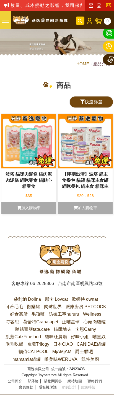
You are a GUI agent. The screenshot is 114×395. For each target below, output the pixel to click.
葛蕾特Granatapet (40, 321)
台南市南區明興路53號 (80, 283)
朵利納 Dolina (27, 299)
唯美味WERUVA (61, 359)
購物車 (107, 21)
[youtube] (91, 5)
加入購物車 (31, 208)
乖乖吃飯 (14, 344)
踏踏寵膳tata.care (32, 329)
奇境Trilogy (38, 344)
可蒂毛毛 (14, 306)
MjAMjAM (61, 351)
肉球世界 (53, 306)
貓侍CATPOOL (33, 351)
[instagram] (99, 5)
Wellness (92, 314)
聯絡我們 (110, 5)
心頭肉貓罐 (95, 321)
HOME (83, 63)
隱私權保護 (48, 387)
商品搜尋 (80, 21)
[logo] (60, 259)
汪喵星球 (71, 321)
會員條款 (26, 387)
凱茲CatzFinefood (23, 336)
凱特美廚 (90, 359)
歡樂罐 (33, 306)
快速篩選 (93, 102)
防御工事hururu (64, 314)
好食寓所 (19, 314)
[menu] (5, 20)
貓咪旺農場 (56, 336)
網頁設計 (69, 387)
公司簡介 (15, 381)
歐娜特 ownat (85, 299)
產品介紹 (101, 63)
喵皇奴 (99, 336)
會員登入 (89, 21)
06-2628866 (42, 283)
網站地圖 (75, 381)
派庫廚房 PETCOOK (86, 306)
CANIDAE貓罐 (91, 344)
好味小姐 (80, 336)
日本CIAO (63, 344)
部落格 (33, 381)
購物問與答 (53, 381)
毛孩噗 (38, 314)
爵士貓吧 (84, 351)
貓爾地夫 (62, 329)
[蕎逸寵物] (40, 20)
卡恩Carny (85, 329)
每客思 (12, 321)
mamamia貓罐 (26, 359)
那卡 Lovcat (56, 299)
